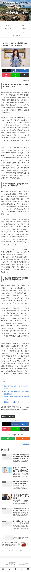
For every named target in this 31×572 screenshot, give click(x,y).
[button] (25, 75)
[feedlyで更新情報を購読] (8, 438)
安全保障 (12, 416)
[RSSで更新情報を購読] (23, 438)
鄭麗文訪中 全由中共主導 (11, 402)
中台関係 (5, 416)
